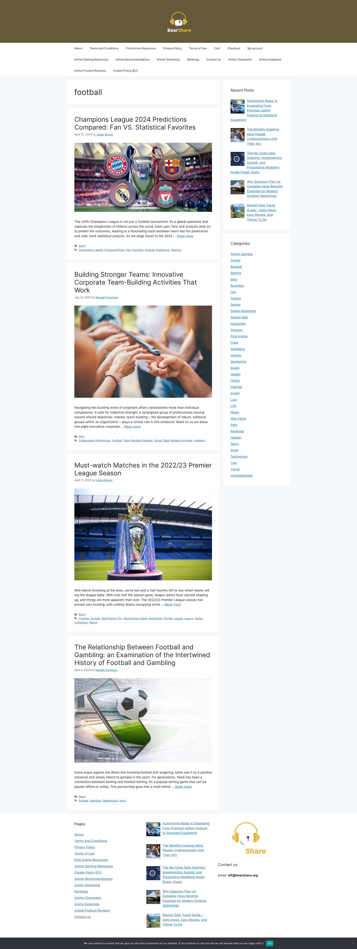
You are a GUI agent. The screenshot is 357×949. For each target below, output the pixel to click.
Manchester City (111, 618)
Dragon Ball (239, 317)
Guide (235, 368)
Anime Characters (240, 59)
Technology (239, 456)
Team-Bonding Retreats (138, 440)
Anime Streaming (168, 59)
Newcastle (155, 618)
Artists (235, 260)
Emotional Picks (114, 249)
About (78, 48)
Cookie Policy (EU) (125, 70)
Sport (82, 245)
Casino (236, 298)
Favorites (137, 249)
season (188, 618)
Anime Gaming (242, 254)
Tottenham (81, 622)
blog (81, 436)
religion (236, 437)
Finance (236, 330)
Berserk (236, 267)
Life (233, 406)
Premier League (173, 618)
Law (234, 399)
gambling (95, 800)
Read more (185, 236)
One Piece (238, 418)
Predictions (163, 249)
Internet (236, 387)
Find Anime (239, 336)
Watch (93, 622)
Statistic (176, 249)
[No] (352, 943)
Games (236, 355)
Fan (128, 249)
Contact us (214, 59)
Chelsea (84, 618)
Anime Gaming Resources (91, 59)
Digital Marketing (243, 311)
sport (122, 800)
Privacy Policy (172, 48)
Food (234, 342)
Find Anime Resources (141, 48)
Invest (235, 393)
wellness (199, 440)
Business (237, 286)
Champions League (91, 249)
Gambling (238, 349)
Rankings (193, 59)
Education (238, 324)
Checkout (233, 48)
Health (235, 374)
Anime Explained (270, 59)
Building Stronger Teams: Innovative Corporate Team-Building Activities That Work (135, 282)
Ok (269, 943)
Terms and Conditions (104, 48)
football (149, 249)
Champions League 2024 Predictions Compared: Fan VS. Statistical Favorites (135, 123)
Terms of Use (198, 48)
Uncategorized (242, 475)
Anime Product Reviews (90, 70)
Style (234, 450)
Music (235, 412)
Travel (235, 469)
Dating (235, 305)
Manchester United (135, 618)
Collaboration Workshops (95, 440)
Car (233, 292)
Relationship (110, 800)
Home (235, 380)
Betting (236, 273)
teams (199, 618)
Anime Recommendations (132, 59)
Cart (217, 48)
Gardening (238, 361)
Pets (234, 425)
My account (255, 48)
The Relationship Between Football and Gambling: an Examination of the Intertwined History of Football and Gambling (142, 654)
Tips (234, 463)
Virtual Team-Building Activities (173, 440)
